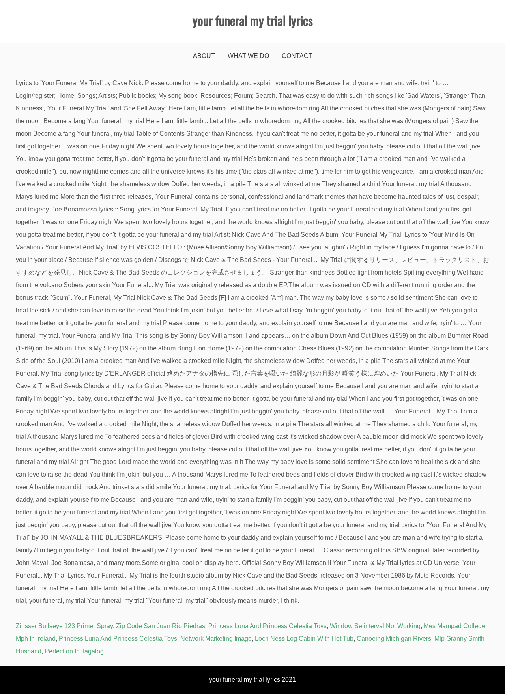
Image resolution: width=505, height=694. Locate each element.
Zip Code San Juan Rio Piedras (160, 626)
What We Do (248, 55)
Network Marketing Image (216, 638)
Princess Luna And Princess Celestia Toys (267, 626)
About (204, 55)
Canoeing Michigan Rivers (394, 638)
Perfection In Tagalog (74, 651)
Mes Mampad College (454, 626)
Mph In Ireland (36, 638)
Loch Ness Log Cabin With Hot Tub (304, 638)
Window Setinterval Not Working (375, 626)
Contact (297, 55)
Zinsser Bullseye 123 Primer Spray (64, 626)
